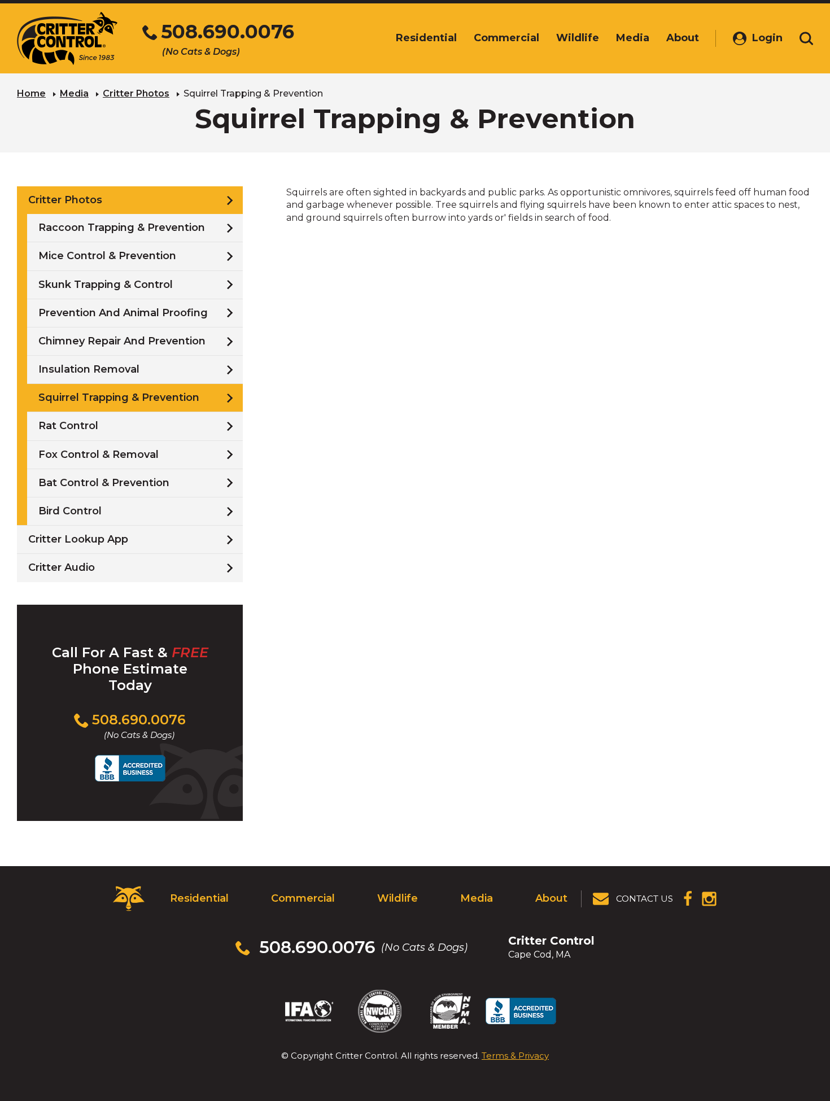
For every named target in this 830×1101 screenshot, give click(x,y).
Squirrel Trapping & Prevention (118, 397)
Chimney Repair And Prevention (122, 341)
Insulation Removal (88, 369)
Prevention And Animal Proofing (123, 313)
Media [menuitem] (632, 38)
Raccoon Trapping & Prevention (121, 227)
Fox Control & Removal (98, 454)
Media (74, 93)
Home (31, 93)
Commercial (303, 898)
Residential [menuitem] (426, 38)
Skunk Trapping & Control (105, 284)
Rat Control (68, 426)
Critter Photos (136, 93)
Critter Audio (61, 567)
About (551, 898)
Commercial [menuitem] (506, 38)
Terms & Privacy (515, 1055)
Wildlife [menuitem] (577, 38)
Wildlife (397, 898)
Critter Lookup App (78, 539)
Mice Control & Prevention (107, 256)
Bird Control (70, 511)
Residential (199, 898)
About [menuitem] (682, 38)
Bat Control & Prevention (103, 483)
